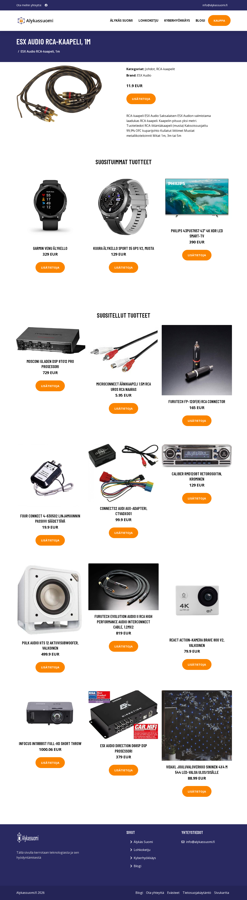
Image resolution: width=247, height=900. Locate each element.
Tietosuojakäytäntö (197, 893)
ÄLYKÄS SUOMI (121, 20)
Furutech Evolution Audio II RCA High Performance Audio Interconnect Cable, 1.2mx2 (123, 621)
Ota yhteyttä (155, 893)
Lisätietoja (141, 99)
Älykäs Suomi (143, 842)
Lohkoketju (148, 20)
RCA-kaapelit (165, 69)
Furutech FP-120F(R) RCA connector (196, 401)
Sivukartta (221, 893)
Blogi (200, 20)
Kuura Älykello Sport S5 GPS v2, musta (123, 248)
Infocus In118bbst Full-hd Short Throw (50, 743)
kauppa (219, 20)
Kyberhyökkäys (177, 20)
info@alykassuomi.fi (215, 5)
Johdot (150, 69)
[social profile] (46, 5)
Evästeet (173, 893)
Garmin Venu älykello (50, 248)
